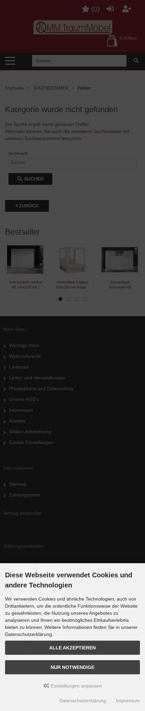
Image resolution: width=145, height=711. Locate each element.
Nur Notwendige (72, 667)
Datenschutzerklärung (82, 700)
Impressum (128, 700)
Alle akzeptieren (72, 647)
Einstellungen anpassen (76, 685)
